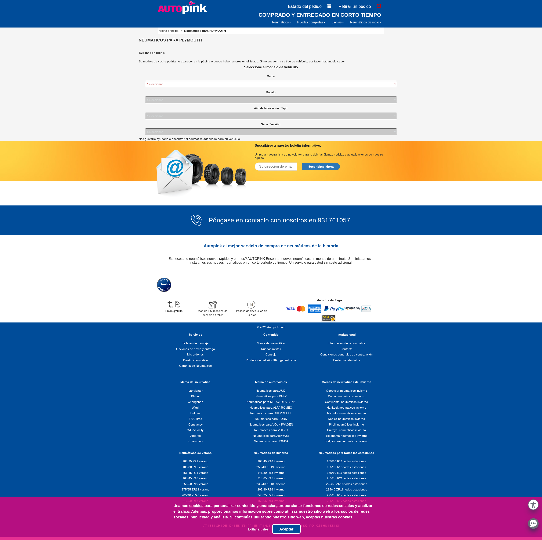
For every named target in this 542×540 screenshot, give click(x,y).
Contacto (346, 349)
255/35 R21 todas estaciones (346, 478)
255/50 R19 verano (195, 484)
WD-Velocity (195, 430)
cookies (196, 506)
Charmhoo (195, 441)
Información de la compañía (346, 343)
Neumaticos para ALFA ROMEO (271, 407)
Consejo (271, 354)
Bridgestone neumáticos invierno (346, 441)
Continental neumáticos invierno (346, 402)
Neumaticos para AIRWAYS (271, 435)
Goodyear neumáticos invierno (346, 390)
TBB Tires (195, 418)
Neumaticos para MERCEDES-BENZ (271, 402)
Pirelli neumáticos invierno (346, 424)
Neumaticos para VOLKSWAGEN (271, 424)
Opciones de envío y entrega (195, 349)
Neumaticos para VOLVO (271, 430)
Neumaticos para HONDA (271, 441)
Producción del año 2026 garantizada (271, 360)
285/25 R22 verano (195, 461)
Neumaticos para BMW (271, 396)
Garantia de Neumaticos (195, 365)
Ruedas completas (310, 22)
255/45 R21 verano (195, 472)
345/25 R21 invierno (271, 495)
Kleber (195, 396)
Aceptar (286, 529)
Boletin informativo (195, 360)
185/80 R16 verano (195, 467)
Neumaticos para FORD (271, 418)
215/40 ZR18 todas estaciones (346, 489)
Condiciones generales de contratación (346, 354)
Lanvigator (195, 390)
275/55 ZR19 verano (195, 489)
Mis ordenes (195, 354)
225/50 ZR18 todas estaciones (346, 484)
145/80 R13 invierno (271, 472)
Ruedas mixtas (271, 349)
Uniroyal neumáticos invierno (346, 430)
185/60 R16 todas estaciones (346, 472)
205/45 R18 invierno (271, 461)
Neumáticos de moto (364, 22)
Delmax (195, 413)
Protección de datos (346, 360)
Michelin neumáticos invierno (346, 413)
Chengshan (195, 402)
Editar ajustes (258, 529)
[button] (533, 504)
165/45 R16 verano (195, 478)
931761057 (334, 220)
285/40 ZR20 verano (195, 495)
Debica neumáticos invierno (346, 418)
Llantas (337, 22)
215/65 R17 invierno (271, 478)
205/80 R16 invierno (271, 489)
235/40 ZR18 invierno (270, 484)
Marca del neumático (271, 343)
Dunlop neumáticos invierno (346, 396)
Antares (195, 435)
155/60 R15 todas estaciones (346, 467)
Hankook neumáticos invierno (346, 407)
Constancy (195, 424)
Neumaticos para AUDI (271, 390)
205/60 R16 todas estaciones (346, 461)
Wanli (195, 407)
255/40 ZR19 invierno (270, 467)
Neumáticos (280, 22)
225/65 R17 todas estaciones (346, 495)
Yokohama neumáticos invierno (347, 435)
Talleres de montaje (195, 343)
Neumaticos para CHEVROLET (271, 413)
